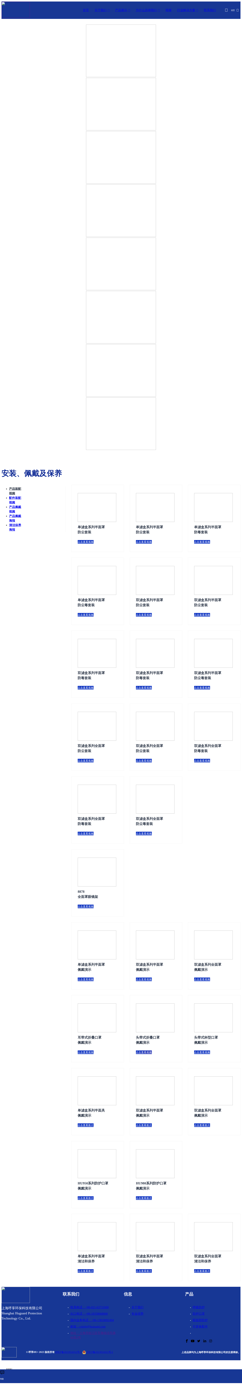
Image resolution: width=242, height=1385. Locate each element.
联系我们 (210, 10)
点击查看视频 (86, 541)
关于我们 (101, 10)
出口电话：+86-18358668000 (89, 1313)
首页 (86, 10)
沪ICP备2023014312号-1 (68, 1352)
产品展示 (121, 10)
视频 (168, 10)
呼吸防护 (199, 1307)
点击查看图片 (86, 1125)
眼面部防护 (200, 1320)
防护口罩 (199, 1313)
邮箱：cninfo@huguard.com (87, 1326)
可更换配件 (200, 1326)
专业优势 (137, 1313)
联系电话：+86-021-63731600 (89, 1307)
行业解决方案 (186, 10)
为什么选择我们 (146, 10)
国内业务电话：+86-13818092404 (92, 1320)
